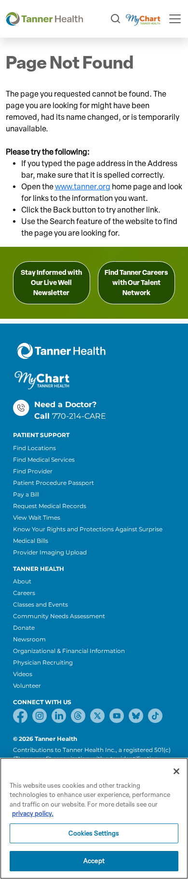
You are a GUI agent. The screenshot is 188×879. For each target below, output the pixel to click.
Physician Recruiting (43, 662)
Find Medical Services (44, 459)
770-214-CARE (79, 416)
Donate (24, 627)
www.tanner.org (82, 186)
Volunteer (27, 685)
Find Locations (34, 448)
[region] (94, 818)
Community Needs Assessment (59, 616)
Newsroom (29, 639)
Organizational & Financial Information (69, 650)
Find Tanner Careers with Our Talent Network (136, 283)
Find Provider (33, 471)
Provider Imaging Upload (50, 552)
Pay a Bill (26, 494)
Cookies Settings (93, 833)
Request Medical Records (49, 506)
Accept (94, 861)
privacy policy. (33, 813)
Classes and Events (40, 604)
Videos (22, 674)
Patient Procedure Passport (53, 482)
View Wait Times (36, 517)
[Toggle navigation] (175, 19)
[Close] (176, 771)
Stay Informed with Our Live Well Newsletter (51, 283)
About (22, 581)
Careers (24, 592)
